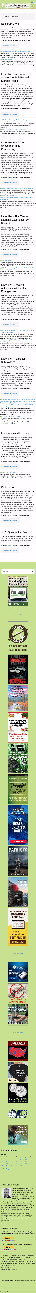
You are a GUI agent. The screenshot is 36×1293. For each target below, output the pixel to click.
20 (7, 1163)
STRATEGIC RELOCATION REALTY (12, 416)
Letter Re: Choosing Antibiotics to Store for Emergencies (13, 288)
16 (21, 1161)
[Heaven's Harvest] (18, 727)
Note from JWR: (10, 23)
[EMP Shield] (18, 972)
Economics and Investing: (15, 433)
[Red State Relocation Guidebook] (18, 1051)
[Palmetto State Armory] (18, 825)
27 (7, 1165)
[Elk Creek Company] (18, 639)
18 (30, 1161)
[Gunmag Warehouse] (18, 669)
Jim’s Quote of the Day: (14, 532)
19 (2, 1163)
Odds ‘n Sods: (9, 487)
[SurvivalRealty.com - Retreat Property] (18, 591)
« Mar (3, 1169)
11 (30, 1159)
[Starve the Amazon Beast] (18, 993)
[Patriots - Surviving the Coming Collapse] (18, 861)
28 (11, 1165)
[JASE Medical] (18, 1135)
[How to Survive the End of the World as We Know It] (18, 789)
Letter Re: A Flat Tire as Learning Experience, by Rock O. (15, 219)
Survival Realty (6, 59)
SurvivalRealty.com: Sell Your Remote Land (15, 51)
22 (16, 1163)
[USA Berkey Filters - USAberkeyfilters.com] (18, 1014)
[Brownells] (18, 927)
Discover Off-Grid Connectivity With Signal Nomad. (17, 188)
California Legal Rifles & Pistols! (11, 472)
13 (7, 1161)
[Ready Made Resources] (18, 758)
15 (16, 1161)
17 (26, 1161)
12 (2, 1161)
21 (11, 1163)
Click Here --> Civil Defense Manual (12, 129)
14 (11, 1161)
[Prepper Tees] (18, 1072)
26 (2, 1165)
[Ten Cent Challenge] (18, 1093)
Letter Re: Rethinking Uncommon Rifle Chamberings (13, 146)
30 (21, 1165)
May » (8, 1169)
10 (26, 1159)
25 (30, 1163)
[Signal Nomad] (18, 892)
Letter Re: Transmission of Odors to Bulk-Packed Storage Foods (15, 77)
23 (21, 1163)
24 (26, 1163)
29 (16, 1165)
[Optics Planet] (18, 1114)
